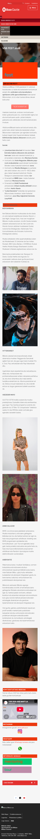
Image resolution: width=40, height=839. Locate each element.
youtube (24, 798)
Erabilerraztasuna (15, 814)
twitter (20, 798)
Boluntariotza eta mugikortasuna (5, 31)
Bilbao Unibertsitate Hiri (8, 24)
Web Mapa (4, 814)
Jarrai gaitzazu (22, 728)
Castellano (35, 3)
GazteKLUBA (4, 37)
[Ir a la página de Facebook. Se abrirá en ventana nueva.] (34, 783)
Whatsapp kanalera (22, 742)
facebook (16, 798)
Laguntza (4, 817)
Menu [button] (34, 7)
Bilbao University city (8, 20)
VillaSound (4, 41)
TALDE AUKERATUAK (20, 107)
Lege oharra (5, 821)
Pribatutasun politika (15, 817)
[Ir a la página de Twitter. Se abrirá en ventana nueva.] (31, 783)
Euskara (27, 3)
